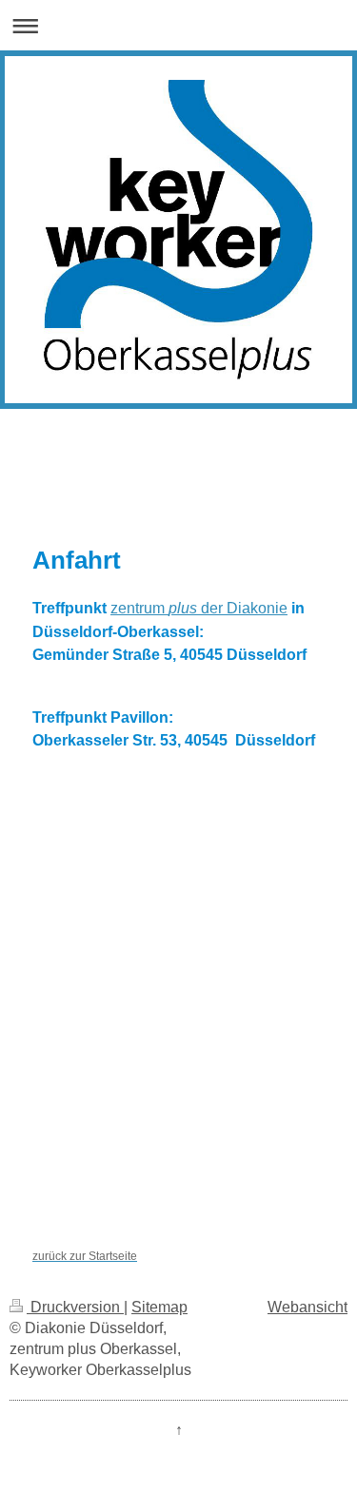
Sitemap (159, 1307)
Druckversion (75, 1307)
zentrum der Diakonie (199, 608)
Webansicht (307, 1307)
